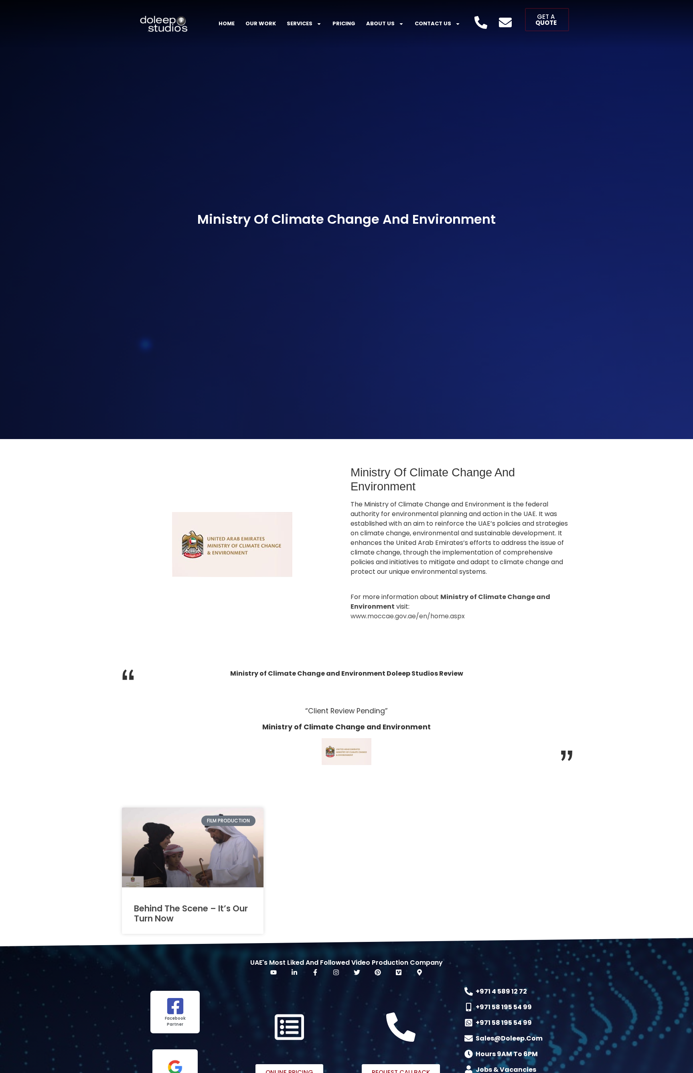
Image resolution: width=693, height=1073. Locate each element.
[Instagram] (336, 972)
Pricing (343, 23)
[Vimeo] (398, 972)
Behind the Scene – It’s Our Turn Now (191, 913)
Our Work (260, 23)
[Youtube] (273, 972)
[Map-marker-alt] (419, 972)
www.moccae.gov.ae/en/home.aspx (408, 616)
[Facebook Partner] (175, 1006)
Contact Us (433, 23)
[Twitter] (357, 972)
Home (227, 23)
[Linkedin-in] (294, 972)
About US (380, 23)
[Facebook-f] (315, 972)
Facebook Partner (175, 1021)
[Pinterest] (377, 972)
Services (299, 23)
